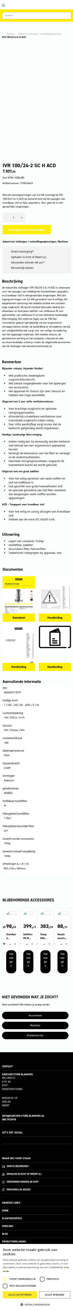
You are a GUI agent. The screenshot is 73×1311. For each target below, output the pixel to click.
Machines (11, 33)
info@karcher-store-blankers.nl (23, 1115)
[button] (36, 1304)
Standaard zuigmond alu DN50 (11, 936)
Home (5, 1210)
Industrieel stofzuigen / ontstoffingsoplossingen (39, 33)
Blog (5, 1234)
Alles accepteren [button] (19, 1294)
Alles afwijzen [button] (54, 1294)
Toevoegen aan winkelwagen (26, 229)
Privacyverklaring (14, 1241)
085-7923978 (9, 1119)
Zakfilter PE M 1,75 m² (28, 936)
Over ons (7, 1226)
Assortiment (35, 1015)
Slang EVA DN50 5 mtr (44, 936)
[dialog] (36, 1277)
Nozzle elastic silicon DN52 (61, 936)
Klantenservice (35, 1035)
